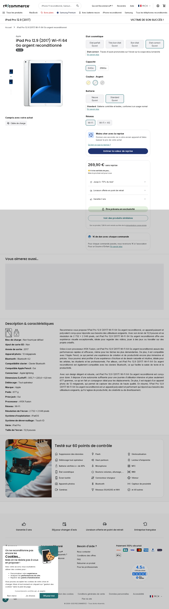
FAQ (79, 559)
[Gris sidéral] (102, 82)
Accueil (8, 27)
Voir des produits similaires (118, 218)
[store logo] (16, 5)
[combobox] (56, 6)
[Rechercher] (77, 6)
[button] (144, 5)
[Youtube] (15, 598)
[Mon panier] (164, 5)
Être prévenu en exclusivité (120, 209)
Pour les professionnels (87, 567)
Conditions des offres (86, 555)
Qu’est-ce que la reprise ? (99, 145)
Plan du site (87, 599)
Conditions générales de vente (91, 594)
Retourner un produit (86, 563)
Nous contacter (83, 552)
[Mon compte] (157, 5)
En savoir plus (93, 54)
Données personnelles (119, 594)
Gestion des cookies (65, 594)
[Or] (88, 82)
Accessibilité (138, 594)
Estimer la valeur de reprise (118, 151)
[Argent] (95, 82)
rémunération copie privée (136, 225)
